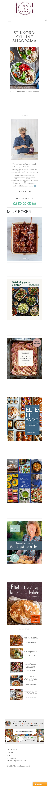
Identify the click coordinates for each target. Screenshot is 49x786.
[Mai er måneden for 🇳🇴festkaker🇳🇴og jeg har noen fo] (27, 739)
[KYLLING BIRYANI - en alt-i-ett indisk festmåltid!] (40, 739)
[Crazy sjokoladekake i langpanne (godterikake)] (16, 667)
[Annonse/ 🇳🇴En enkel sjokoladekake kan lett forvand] (21, 739)
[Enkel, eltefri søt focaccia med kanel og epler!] (16, 694)
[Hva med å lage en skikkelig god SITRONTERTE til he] (34, 739)
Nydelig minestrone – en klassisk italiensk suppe (31, 679)
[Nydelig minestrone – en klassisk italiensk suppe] (16, 680)
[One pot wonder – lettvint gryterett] (16, 640)
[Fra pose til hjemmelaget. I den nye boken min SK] (8, 732)
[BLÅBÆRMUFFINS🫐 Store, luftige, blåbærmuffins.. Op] (15, 739)
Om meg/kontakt (14, 749)
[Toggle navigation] (10, 21)
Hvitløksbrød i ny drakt (31, 651)
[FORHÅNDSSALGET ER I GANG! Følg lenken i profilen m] (40, 732)
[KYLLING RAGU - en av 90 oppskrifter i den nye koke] (8, 739)
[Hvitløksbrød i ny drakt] (16, 653)
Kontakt (11, 755)
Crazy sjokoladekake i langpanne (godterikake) (31, 665)
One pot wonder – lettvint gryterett (31, 638)
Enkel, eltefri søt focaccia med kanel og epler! (31, 692)
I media (10, 752)
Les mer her (25, 191)
